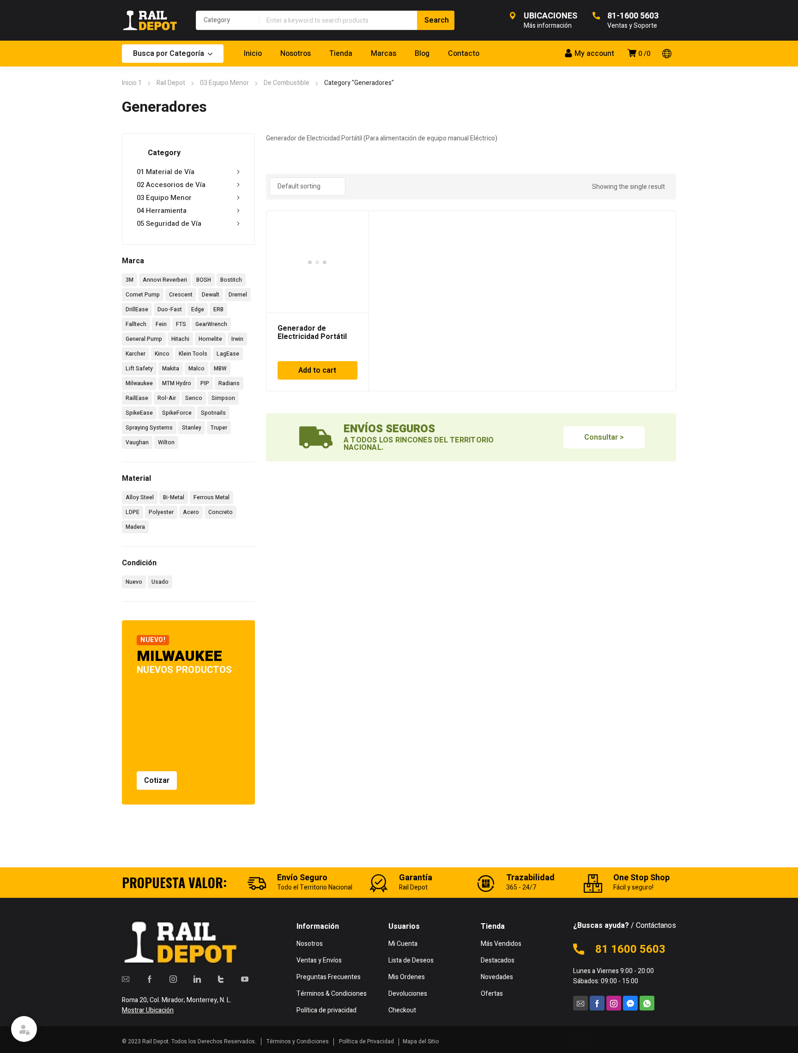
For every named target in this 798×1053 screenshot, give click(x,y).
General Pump (144, 339)
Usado (160, 582)
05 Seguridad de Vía (169, 223)
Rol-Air (166, 398)
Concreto (220, 512)
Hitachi (180, 339)
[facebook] (149, 979)
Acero (191, 512)
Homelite (210, 339)
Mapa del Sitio (421, 1041)
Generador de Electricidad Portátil (312, 332)
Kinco (162, 354)
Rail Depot (171, 83)
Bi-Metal (173, 497)
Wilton (166, 442)
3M (129, 280)
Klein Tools (193, 354)
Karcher (135, 354)
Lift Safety (139, 368)
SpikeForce (177, 413)
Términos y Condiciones (297, 1041)
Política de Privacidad (366, 1041)
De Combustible (286, 83)
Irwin (237, 339)
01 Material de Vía (165, 172)
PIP (204, 383)
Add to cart (317, 370)
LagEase (228, 354)
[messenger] (630, 1003)
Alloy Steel (140, 497)
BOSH (203, 280)
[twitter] (220, 979)
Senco (193, 398)
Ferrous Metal (211, 497)
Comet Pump (143, 294)
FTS (181, 324)
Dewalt (210, 294)
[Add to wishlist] (356, 223)
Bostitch (231, 280)
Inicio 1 (132, 83)
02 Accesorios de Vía (171, 185)
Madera (135, 527)
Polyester (161, 512)
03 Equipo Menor (224, 83)
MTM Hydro (176, 383)
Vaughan (137, 442)
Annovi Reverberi (165, 280)
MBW (220, 368)
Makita (170, 368)
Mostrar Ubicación (148, 1010)
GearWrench (211, 324)
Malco (196, 368)
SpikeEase (139, 413)
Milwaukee (139, 383)
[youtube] (244, 979)
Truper (219, 428)
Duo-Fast (169, 309)
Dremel (238, 294)
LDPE (132, 512)
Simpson (223, 398)
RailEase (137, 398)
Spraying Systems (149, 428)
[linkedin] (197, 979)
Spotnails (213, 413)
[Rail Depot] (149, 20)
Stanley (191, 428)
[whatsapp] (647, 1003)
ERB (218, 309)
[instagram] (173, 979)
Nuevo (134, 582)
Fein (161, 324)
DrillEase (137, 309)
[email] (125, 979)
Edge (197, 309)
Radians (229, 383)
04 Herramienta (162, 211)
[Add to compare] (356, 235)
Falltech (136, 324)
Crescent (181, 294)
